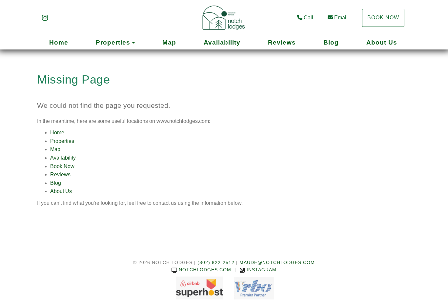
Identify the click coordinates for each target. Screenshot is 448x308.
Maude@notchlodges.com (277, 262)
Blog (331, 42)
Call (308, 17)
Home (58, 42)
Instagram (261, 269)
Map (169, 42)
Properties (113, 42)
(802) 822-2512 (215, 262)
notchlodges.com (205, 269)
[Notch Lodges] (224, 18)
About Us (381, 42)
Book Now (383, 17)
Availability (222, 42)
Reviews (282, 42)
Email (341, 17)
